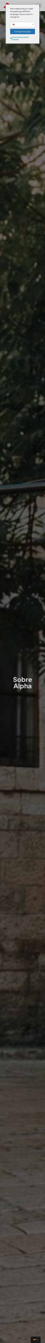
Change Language (22, 31)
